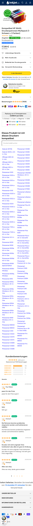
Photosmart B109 (7, 245)
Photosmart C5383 (8, 346)
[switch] (3, 523)
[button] (30, 3)
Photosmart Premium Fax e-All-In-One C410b (23, 328)
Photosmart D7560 (23, 189)
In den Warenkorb (16, 73)
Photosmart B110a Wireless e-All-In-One (8, 284)
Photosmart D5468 (23, 186)
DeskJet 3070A (7, 149)
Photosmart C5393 (23, 152)
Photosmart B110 (7, 279)
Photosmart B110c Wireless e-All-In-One (8, 298)
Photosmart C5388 (8, 349)
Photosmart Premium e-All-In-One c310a (23, 299)
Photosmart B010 (7, 242)
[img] (6, 384)
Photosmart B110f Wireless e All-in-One (8, 320)
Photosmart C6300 (23, 155)
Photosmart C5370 (8, 337)
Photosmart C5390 (23, 149)
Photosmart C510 (7, 331)
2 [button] (14, 476)
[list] (16, 16)
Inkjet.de (8, 521)
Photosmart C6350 (23, 164)
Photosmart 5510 (7, 172)
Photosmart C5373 (8, 340)
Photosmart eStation (24, 202)
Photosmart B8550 (8, 325)
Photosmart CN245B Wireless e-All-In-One (24, 175)
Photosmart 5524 (7, 204)
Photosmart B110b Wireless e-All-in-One (8, 291)
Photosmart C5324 (8, 334)
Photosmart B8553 (8, 328)
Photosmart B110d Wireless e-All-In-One (8, 305)
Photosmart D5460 (23, 180)
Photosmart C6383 (23, 170)
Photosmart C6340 (23, 161)
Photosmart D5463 (23, 183)
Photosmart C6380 (23, 167)
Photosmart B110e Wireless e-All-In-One (8, 313)
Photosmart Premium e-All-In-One (23, 306)
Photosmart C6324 (23, 158)
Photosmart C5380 (8, 343)
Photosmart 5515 (7, 190)
